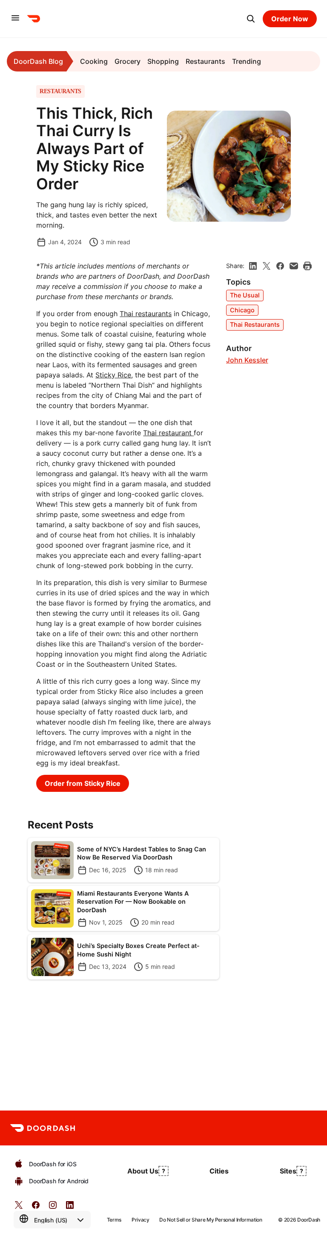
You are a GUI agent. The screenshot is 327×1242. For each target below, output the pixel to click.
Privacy (140, 1219)
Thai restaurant (168, 432)
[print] (307, 266)
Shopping (163, 61)
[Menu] (15, 18)
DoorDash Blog (38, 61)
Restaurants (205, 61)
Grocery (128, 61)
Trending (246, 61)
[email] (294, 266)
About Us (142, 1171)
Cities (219, 1171)
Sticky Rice (113, 375)
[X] (266, 266)
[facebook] (280, 266)
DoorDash (308, 1219)
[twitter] (19, 1207)
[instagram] (53, 1207)
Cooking (94, 61)
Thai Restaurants (255, 324)
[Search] (251, 19)
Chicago (242, 310)
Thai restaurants (146, 313)
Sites (288, 1171)
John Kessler (247, 360)
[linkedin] (253, 266)
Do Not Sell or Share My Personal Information (210, 1219)
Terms (114, 1219)
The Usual (245, 295)
